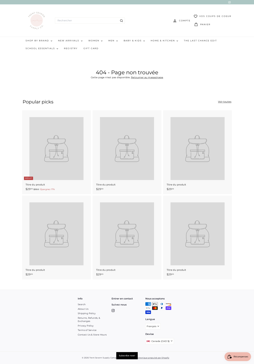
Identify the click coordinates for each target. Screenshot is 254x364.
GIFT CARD (91, 48)
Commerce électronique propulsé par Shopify (146, 357)
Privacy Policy (86, 325)
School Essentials (41, 48)
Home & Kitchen (163, 40)
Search (82, 304)
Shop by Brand (38, 40)
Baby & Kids (133, 40)
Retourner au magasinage (147, 77)
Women (94, 40)
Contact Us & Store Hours (92, 334)
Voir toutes (224, 101)
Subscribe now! (127, 355)
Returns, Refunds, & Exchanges (89, 319)
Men (111, 40)
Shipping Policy (87, 313)
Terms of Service (87, 330)
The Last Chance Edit (200, 40)
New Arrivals (69, 40)
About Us (83, 309)
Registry (70, 48)
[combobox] (90, 21)
